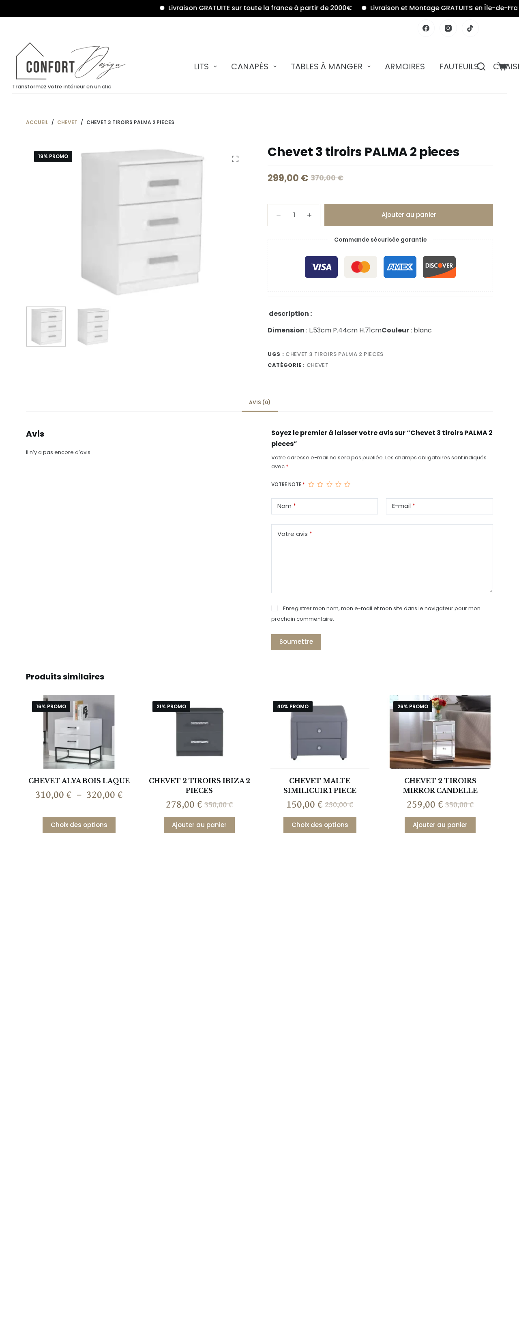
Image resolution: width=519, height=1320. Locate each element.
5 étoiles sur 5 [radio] (347, 484)
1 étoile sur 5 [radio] (311, 484)
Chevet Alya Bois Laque (79, 781)
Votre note (288, 484)
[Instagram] (448, 28)
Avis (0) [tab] (259, 402)
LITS (201, 66)
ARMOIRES (405, 66)
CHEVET (318, 365)
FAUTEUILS (459, 66)
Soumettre (296, 641)
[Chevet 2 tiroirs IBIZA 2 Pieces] (199, 732)
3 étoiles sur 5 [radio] (329, 484)
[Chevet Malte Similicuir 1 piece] (320, 732)
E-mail (403, 505)
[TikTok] (470, 28)
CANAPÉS (249, 66)
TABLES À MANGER (326, 66)
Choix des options (79, 825)
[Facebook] (426, 28)
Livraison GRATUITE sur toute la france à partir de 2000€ (241, 8)
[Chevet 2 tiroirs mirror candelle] (440, 732)
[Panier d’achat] (502, 66)
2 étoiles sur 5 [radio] (320, 484)
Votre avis (294, 533)
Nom (286, 505)
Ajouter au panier (409, 214)
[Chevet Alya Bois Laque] (79, 732)
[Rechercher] (481, 66)
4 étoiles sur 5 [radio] (338, 484)
